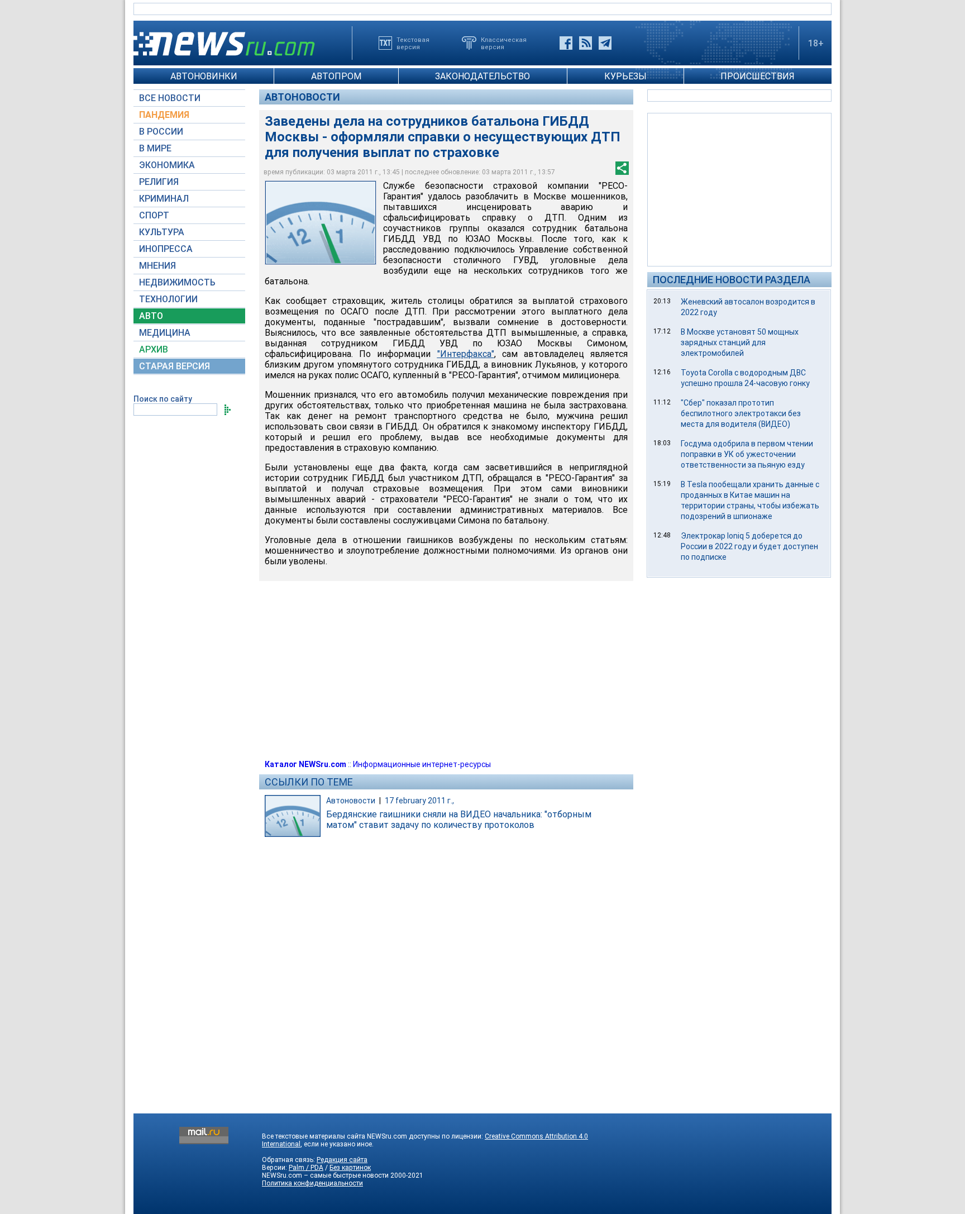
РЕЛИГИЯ (159, 182)
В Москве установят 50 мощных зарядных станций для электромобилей (740, 342)
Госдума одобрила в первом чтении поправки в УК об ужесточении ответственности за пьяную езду (747, 454)
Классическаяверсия (504, 43)
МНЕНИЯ (157, 265)
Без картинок (350, 1168)
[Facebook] (566, 43)
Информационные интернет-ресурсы (422, 764)
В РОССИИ (161, 131)
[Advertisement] (739, 189)
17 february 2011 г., (419, 800)
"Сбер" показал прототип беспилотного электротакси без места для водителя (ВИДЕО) (741, 413)
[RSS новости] (585, 43)
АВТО (151, 316)
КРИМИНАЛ (164, 198)
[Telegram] (605, 43)
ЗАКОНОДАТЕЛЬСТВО (482, 76)
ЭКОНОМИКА (167, 165)
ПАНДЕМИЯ (164, 115)
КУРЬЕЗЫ (625, 76)
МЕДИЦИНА (164, 332)
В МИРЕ (155, 148)
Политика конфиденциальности (312, 1183)
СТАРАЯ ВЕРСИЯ (174, 366)
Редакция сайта (342, 1160)
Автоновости (302, 97)
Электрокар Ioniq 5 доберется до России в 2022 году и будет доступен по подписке (749, 546)
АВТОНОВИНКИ (203, 76)
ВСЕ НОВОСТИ (169, 98)
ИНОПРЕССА (166, 249)
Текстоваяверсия (412, 43)
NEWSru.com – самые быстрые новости (325, 1175)
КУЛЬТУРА (161, 232)
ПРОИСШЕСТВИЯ (757, 76)
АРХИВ (153, 349)
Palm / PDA (306, 1168)
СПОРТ (154, 215)
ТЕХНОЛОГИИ (168, 299)
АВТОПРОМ (336, 76)
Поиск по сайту (162, 398)
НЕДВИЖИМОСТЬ (177, 282)
